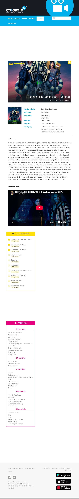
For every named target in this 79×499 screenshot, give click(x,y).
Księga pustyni (16, 255)
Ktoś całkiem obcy (14, 375)
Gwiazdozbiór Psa (14, 364)
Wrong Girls (12, 355)
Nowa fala (11, 346)
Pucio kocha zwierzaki (18, 250)
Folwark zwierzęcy (14, 413)
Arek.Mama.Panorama (15, 333)
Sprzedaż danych (18, 468)
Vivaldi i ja (11, 352)
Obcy (9, 417)
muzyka (27, 120)
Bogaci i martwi (13, 335)
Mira (9, 379)
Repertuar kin (28, 19)
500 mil (10, 373)
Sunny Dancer (12, 366)
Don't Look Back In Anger (16, 399)
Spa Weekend (12, 386)
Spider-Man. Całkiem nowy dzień (21, 239)
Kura (9, 415)
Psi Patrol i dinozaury (18, 244)
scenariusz (28, 115)
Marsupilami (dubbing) (15, 401)
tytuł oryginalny (30, 109)
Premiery (12, 23)
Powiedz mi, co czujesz (16, 419)
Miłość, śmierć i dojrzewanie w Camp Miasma (21, 377)
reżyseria (27, 112)
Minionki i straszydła (18, 286)
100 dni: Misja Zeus (14, 395)
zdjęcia (27, 124)
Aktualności (14, 19)
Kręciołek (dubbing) (14, 339)
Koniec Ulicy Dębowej (18, 275)
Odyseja (14, 260)
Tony (9, 388)
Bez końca (11, 397)
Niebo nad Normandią (15, 404)
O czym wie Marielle (14, 348)
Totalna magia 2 (13, 406)
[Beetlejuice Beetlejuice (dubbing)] (14, 115)
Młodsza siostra (13, 381)
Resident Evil (12, 421)
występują (28, 127)
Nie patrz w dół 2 (13, 384)
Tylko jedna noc (16, 281)
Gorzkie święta (13, 361)
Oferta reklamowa (30, 468)
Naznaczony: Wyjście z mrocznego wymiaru (21, 270)
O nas (9, 468)
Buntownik (14, 265)
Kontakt (10, 471)
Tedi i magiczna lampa (15, 424)
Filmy (40, 19)
